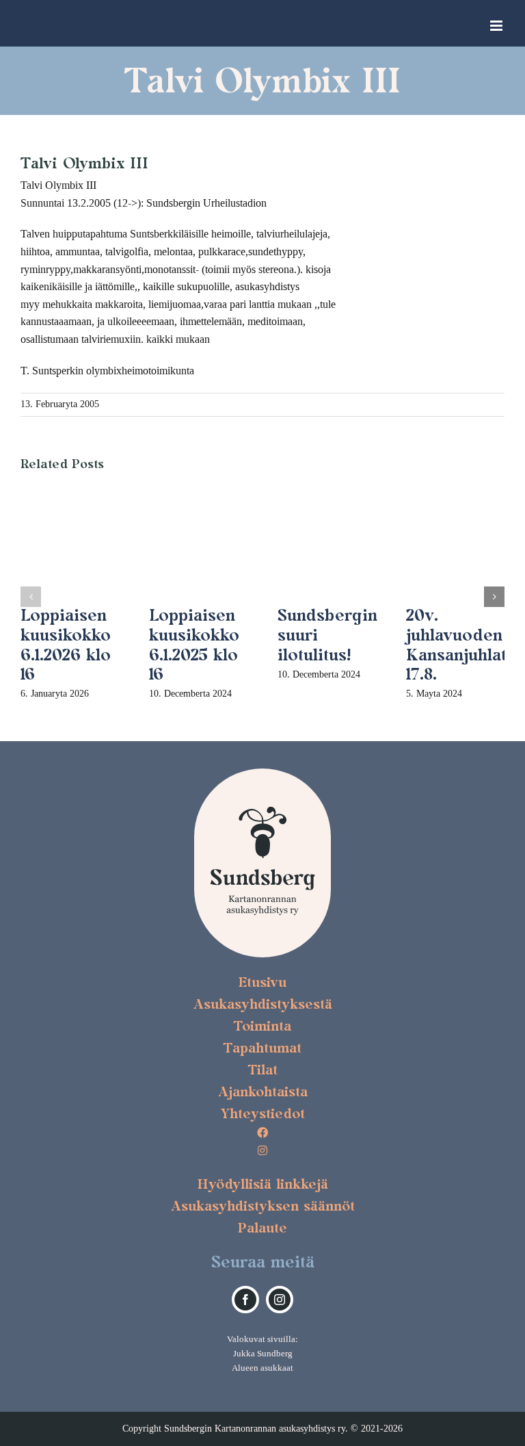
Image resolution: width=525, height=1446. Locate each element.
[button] (31, 596)
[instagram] (279, 1299)
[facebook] (245, 1299)
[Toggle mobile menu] (497, 25)
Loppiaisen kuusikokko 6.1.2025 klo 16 (194, 644)
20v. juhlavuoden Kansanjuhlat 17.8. (456, 644)
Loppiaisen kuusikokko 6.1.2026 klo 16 (66, 644)
